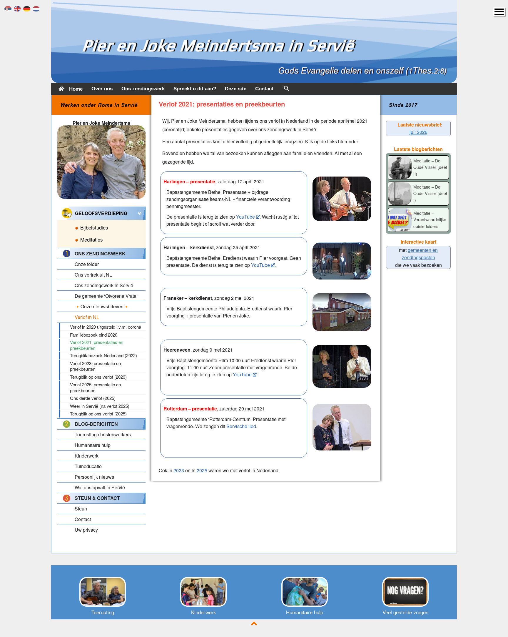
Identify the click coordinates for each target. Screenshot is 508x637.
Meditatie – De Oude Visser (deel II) (430, 167)
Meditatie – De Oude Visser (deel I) (430, 193)
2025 (202, 470)
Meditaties (91, 239)
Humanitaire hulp (304, 612)
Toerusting (102, 612)
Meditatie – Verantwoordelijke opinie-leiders (429, 219)
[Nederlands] (37, 8)
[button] (287, 89)
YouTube (245, 216)
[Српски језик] (9, 8)
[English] (18, 8)
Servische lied (241, 426)
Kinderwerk (203, 612)
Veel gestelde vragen (405, 612)
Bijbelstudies (94, 227)
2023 (178, 470)
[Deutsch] (28, 8)
